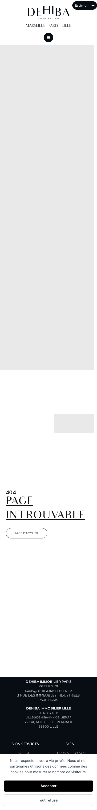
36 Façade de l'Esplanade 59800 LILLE (48, 717)
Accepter (48, 786)
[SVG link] (48, 12)
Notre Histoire (71, 753)
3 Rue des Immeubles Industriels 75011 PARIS (48, 691)
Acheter (25, 753)
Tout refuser (48, 800)
